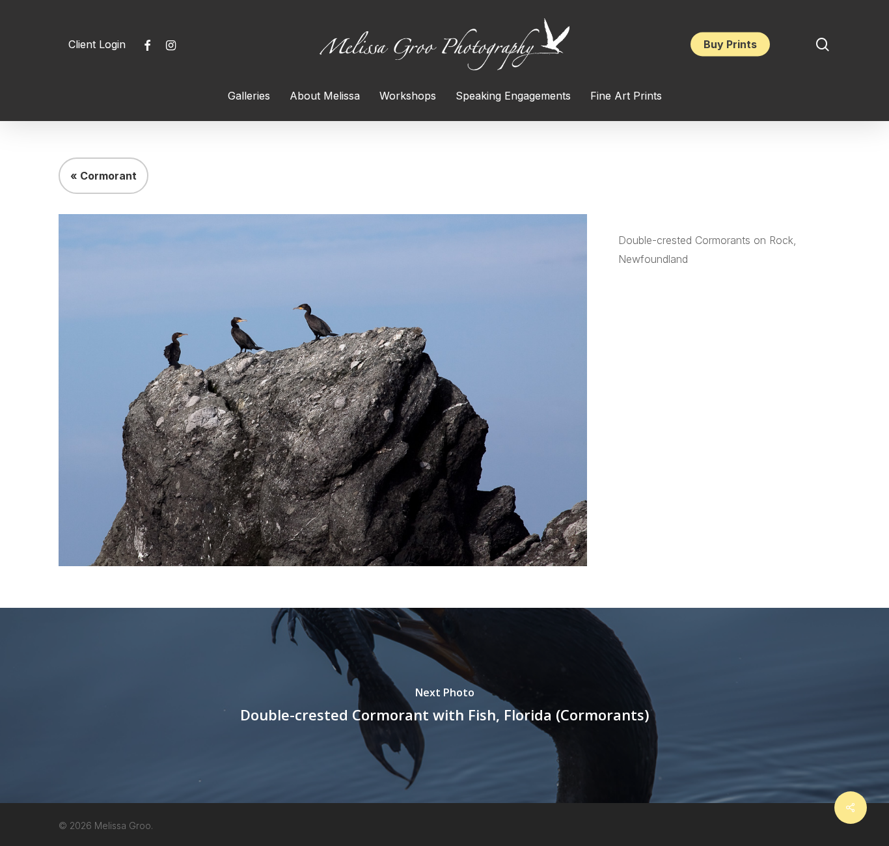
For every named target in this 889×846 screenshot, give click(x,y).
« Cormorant (103, 175)
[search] (822, 44)
